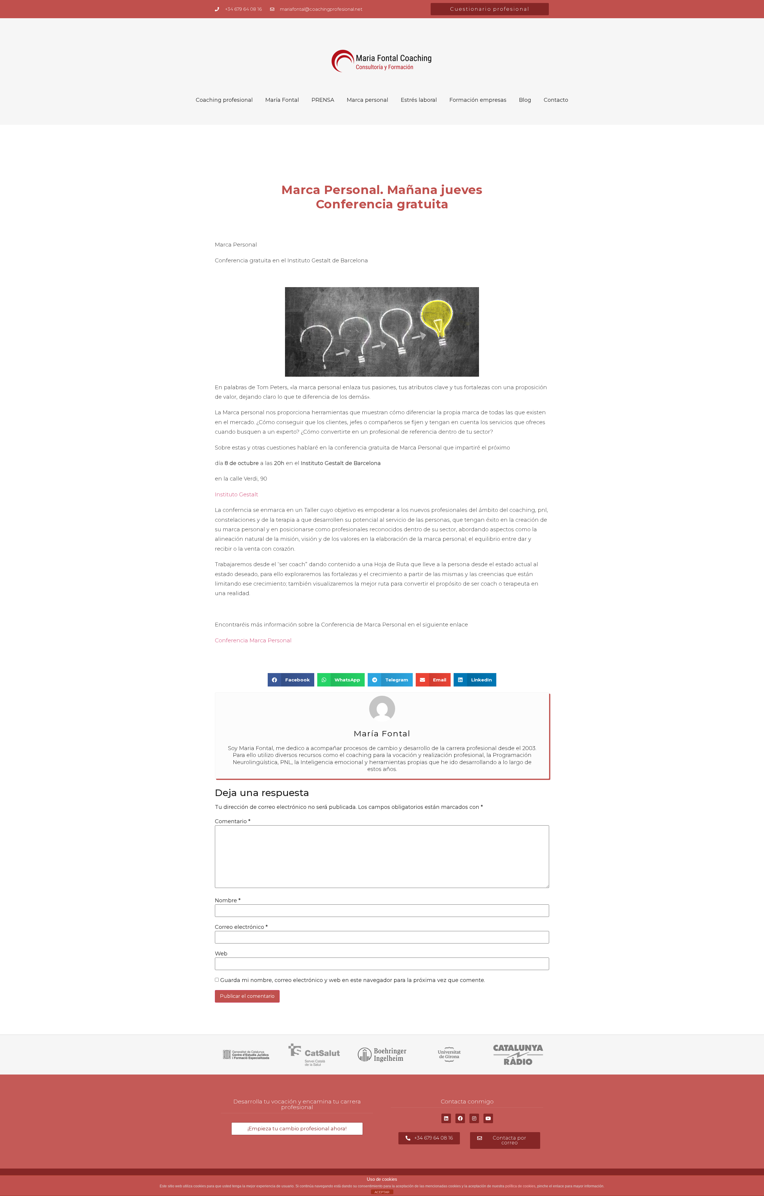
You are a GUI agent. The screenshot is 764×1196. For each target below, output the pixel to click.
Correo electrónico (241, 927)
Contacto (556, 100)
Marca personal (367, 100)
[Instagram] (474, 1118)
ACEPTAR (382, 1192)
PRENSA (323, 100)
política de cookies (520, 1186)
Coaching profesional (224, 100)
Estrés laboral (419, 100)
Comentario (232, 821)
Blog (525, 100)
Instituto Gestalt (236, 494)
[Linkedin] (446, 1118)
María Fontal (282, 100)
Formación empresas (477, 100)
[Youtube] (488, 1118)
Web (221, 953)
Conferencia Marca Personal (253, 640)
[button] (291, 679)
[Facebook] (460, 1118)
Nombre (228, 900)
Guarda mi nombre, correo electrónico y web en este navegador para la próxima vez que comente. (352, 980)
